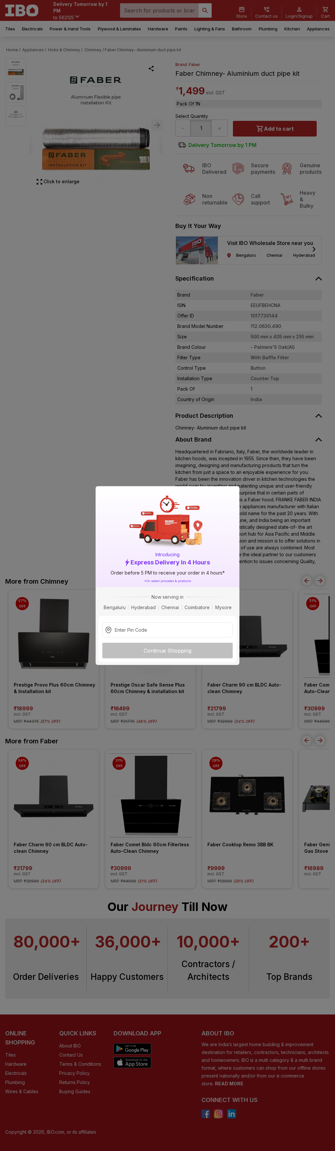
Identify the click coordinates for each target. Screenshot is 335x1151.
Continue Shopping (167, 650)
